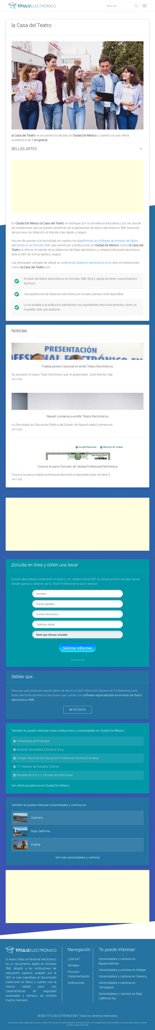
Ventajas (73, 965)
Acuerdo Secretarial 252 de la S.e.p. (40, 749)
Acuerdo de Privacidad (77, 660)
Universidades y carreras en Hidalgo (122, 970)
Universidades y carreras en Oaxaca (122, 976)
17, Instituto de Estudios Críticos (37, 766)
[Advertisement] (77, 186)
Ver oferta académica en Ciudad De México (40, 785)
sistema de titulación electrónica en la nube (89, 262)
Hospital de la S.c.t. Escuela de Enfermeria (44, 775)
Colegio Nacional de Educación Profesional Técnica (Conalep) (57, 758)
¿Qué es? (74, 959)
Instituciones (76, 983)
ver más (17, 379)
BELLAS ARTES (24, 149)
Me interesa (77, 709)
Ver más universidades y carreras (77, 857)
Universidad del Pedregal (32, 741)
